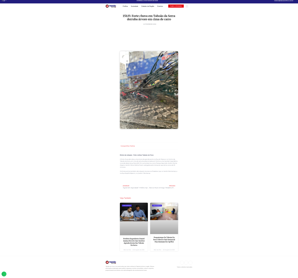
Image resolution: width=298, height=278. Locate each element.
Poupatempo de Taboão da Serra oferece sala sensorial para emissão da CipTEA (164, 239)
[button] (187, 6)
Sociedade (134, 6)
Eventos (160, 6)
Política (125, 6)
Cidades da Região (147, 6)
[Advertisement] (149, 38)
